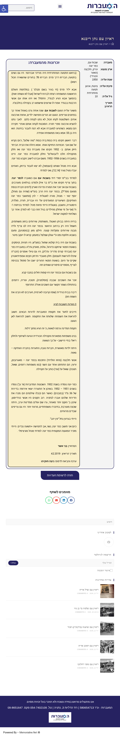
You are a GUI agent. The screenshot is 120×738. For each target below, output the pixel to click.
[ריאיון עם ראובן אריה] (107, 647)
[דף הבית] (113, 44)
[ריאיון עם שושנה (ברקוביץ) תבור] (107, 628)
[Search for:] (60, 521)
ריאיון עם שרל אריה (89, 589)
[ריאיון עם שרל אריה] (107, 591)
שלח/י (13, 563)
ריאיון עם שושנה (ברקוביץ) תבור (83, 627)
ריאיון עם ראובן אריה (88, 645)
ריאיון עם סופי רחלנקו (88, 664)
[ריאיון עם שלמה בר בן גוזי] (107, 610)
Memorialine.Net (28, 732)
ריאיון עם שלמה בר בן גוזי (86, 608)
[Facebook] (109, 542)
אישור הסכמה (103, 570)
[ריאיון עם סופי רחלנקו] (107, 666)
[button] (60, 6)
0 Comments (82, 593)
